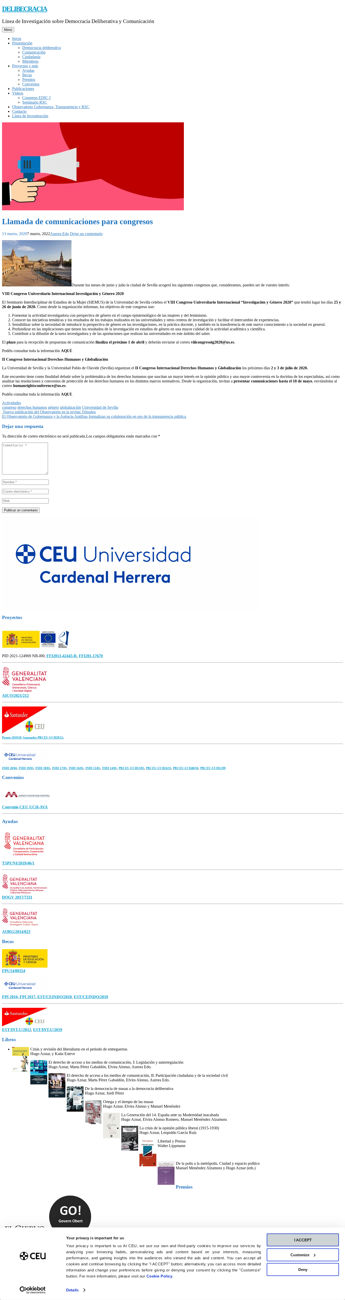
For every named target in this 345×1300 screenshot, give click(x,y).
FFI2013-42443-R (61, 656)
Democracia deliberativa (41, 47)
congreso (9, 407)
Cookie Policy (159, 1276)
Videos (17, 93)
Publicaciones (23, 88)
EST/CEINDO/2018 (54, 997)
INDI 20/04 (9, 768)
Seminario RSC (34, 102)
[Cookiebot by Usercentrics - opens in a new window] (33, 1290)
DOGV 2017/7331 (17, 897)
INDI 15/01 (92, 768)
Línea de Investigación (30, 116)
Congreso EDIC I (36, 98)
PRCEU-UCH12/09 (213, 768)
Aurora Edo (59, 234)
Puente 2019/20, (12, 737)
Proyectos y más (25, 66)
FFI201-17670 (91, 656)
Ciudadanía (31, 57)
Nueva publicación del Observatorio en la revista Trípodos (49, 412)
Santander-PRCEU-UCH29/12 (43, 737)
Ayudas (28, 70)
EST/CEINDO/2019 (91, 997)
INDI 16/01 (76, 768)
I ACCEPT (303, 1240)
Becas (27, 75)
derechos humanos (32, 407)
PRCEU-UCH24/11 (158, 768)
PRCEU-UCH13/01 (131, 768)
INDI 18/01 (42, 768)
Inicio (16, 38)
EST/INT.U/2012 (16, 1030)
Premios (28, 79)
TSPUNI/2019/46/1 (18, 863)
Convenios (30, 84)
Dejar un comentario (86, 234)
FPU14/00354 (13, 971)
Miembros (30, 61)
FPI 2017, (28, 997)
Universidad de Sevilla (100, 407)
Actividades (11, 403)
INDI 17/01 (59, 768)
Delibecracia (24, 9)
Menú (8, 30)
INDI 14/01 (109, 768)
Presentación (22, 43)
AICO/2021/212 (15, 695)
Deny (302, 1269)
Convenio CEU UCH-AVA (25, 807)
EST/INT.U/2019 (47, 1030)
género (53, 407)
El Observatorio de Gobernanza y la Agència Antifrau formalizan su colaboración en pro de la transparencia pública (94, 416)
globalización (70, 407)
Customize (299, 1254)
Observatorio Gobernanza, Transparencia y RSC (50, 107)
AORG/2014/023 (16, 931)
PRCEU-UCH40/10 (185, 768)
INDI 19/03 (26, 768)
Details (72, 1290)
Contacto (19, 111)
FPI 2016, (11, 997)
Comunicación (33, 52)
